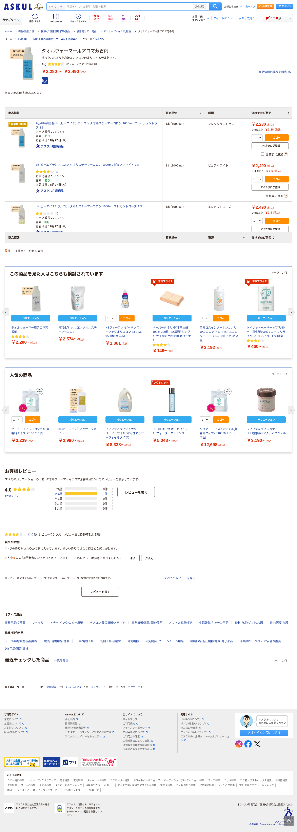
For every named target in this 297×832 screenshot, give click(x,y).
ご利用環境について (134, 732)
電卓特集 (65, 780)
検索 (215, 6)
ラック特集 (230, 780)
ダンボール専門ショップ (68, 785)
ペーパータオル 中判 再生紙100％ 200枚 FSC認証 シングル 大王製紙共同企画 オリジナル (172, 334)
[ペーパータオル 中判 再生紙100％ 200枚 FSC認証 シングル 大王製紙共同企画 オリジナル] (172, 298)
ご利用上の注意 (131, 736)
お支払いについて (13, 728)
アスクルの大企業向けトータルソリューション (205, 738)
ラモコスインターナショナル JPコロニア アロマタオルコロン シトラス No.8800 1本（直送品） (219, 334)
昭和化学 (22, 39)
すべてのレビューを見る (179, 578)
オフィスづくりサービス (46, 790)
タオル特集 (45, 785)
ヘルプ (251, 6)
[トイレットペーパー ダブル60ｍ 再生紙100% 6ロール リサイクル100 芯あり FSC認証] (266, 298)
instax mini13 (73, 687)
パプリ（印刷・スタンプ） (193, 723)
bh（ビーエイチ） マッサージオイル (77, 431)
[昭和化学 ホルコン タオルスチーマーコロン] (78, 298)
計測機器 (133, 641)
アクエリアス (135, 687)
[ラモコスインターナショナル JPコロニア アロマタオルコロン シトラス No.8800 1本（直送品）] (219, 298)
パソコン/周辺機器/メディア (107, 622)
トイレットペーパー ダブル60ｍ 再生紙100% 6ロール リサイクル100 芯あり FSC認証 (266, 332)
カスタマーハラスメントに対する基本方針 (88, 732)
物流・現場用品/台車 (56, 641)
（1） (56, 171)
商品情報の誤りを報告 (273, 72)
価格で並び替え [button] (261, 237)
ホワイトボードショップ (146, 780)
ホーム (8, 31)
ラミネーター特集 (120, 780)
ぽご (31, 534)
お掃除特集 (281, 780)
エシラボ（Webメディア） (194, 732)
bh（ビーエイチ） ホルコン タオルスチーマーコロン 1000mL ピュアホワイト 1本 (87, 164)
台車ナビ (109, 785)
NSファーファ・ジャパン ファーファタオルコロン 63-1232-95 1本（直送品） (124, 332)
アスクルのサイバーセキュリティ (83, 736)
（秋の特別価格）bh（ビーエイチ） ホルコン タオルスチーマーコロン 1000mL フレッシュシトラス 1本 (96, 125)
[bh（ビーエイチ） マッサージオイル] (78, 400)
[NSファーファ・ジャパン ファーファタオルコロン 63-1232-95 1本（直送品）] (125, 298)
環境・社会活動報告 (75, 728)
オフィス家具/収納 (181, 622)
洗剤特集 (12, 785)
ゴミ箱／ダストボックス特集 (256, 780)
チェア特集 (214, 780)
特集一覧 (94, 790)
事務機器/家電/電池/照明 (147, 622)
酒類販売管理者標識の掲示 (137, 745)
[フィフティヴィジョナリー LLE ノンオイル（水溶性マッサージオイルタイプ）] (125, 400)
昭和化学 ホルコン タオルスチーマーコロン (77, 329)
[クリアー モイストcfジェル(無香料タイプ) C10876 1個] (31, 400)
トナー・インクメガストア (42, 780)
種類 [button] (211, 237)
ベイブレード (98, 687)
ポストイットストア (18, 790)
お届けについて (12, 723)
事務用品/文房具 (15, 622)
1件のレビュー (13, 496)
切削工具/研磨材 (110, 641)
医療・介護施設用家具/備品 (55, 31)
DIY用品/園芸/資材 (16, 648)
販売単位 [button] (171, 237)
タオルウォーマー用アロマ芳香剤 (29, 329)
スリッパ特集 (28, 785)
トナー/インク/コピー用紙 (66, 622)
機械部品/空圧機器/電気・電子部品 (211, 641)
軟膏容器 (51, 687)
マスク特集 (166, 785)
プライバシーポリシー (135, 728)
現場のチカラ (93, 785)
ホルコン (99, 39)
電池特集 (78, 780)
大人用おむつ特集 (186, 785)
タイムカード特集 (96, 780)
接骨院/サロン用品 (87, 31)
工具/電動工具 (85, 641)
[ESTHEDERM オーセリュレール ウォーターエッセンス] (172, 400)
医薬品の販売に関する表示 (137, 749)
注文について (11, 719)
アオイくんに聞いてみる (264, 732)
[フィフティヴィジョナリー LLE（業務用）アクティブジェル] (266, 400)
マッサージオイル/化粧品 (117, 31)
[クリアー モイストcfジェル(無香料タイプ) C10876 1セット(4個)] (219, 400)
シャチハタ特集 (226, 785)
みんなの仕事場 (189, 728)
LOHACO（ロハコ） (191, 719)
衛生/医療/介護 (26, 31)
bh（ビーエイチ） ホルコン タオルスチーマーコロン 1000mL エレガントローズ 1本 (89, 206)
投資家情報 (71, 723)
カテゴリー (9, 19)
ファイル (37, 622)
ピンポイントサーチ (74, 790)
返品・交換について (14, 732)
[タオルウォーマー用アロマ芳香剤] (31, 298)
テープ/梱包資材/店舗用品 (21, 641)
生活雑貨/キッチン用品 (213, 622)
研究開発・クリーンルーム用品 (164, 641)
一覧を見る (61, 660)
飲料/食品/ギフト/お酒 (249, 622)
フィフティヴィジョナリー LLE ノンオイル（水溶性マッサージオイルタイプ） (124, 433)
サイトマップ (130, 719)
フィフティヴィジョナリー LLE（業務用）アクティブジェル (266, 431)
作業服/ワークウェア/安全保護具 (260, 641)
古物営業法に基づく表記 (136, 740)
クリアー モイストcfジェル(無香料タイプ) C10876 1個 (30, 431)
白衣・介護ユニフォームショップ (256, 785)
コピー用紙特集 (15, 780)
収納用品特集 (206, 785)
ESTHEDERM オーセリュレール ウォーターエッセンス (172, 431)
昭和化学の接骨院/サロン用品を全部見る (55, 39)
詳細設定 (199, 6)
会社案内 (70, 719)
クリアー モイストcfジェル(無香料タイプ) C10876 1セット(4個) (219, 433)
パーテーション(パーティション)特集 (184, 780)
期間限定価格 (18, 124)
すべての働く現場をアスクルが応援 (137, 785)
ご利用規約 (129, 723)
